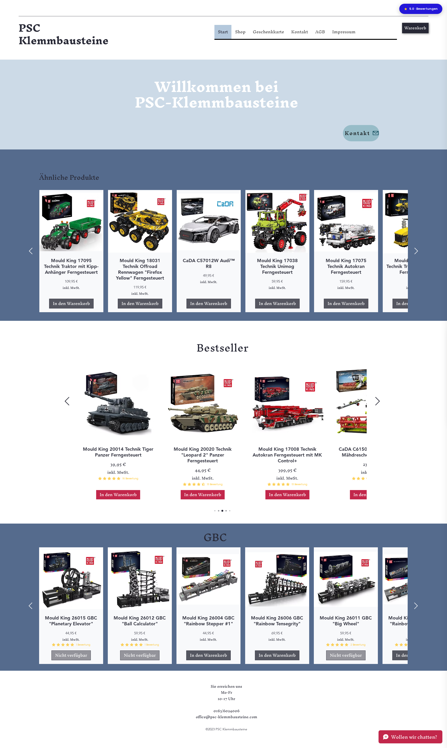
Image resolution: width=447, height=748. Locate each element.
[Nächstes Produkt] (416, 251)
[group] (223, 251)
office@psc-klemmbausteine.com (226, 717)
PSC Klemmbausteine (63, 34)
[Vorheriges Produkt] (30, 251)
